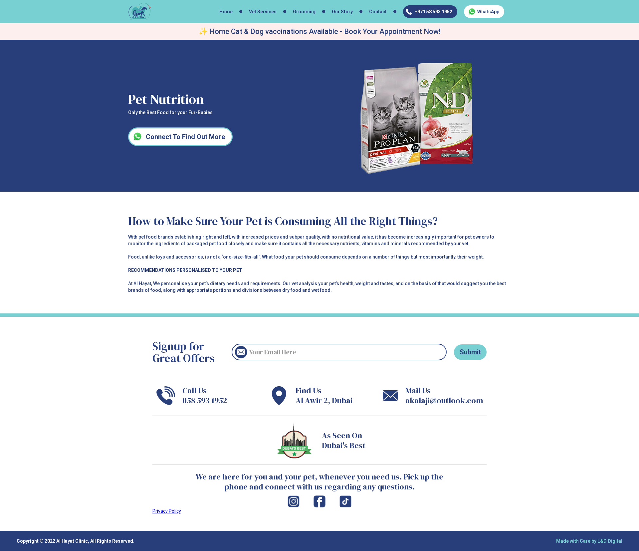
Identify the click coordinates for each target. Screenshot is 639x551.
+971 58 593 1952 (433, 11)
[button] (264, 12)
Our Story (342, 11)
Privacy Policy (166, 511)
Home (226, 11)
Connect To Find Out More (185, 137)
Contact (378, 11)
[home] (139, 11)
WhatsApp (488, 11)
